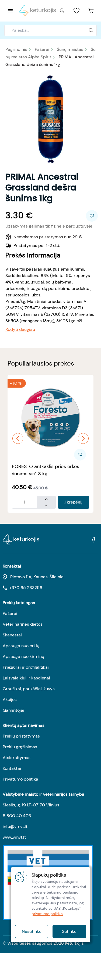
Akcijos (10, 699)
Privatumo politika (20, 779)
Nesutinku (31, 931)
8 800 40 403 (17, 816)
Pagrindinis (16, 49)
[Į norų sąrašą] (76, 11)
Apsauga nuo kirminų (23, 656)
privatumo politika (47, 913)
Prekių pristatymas (21, 736)
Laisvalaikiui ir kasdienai (26, 678)
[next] (83, 438)
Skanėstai (12, 635)
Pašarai (42, 49)
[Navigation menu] (10, 10)
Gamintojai (13, 710)
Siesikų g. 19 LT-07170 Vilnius (31, 805)
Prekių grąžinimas (20, 747)
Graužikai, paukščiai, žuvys (29, 689)
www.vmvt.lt (14, 837)
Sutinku (69, 931)
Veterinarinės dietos (23, 624)
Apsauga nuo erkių (21, 646)
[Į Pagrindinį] (37, 10)
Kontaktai (12, 768)
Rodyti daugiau (20, 329)
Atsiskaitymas (16, 757)
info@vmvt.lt (15, 826)
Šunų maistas (70, 49)
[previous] (17, 438)
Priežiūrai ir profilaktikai (26, 667)
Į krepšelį (73, 502)
